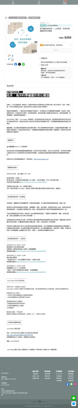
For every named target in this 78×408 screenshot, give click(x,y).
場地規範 (47, 378)
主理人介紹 (35, 376)
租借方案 (47, 376)
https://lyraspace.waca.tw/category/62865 (34, 182)
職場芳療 (59, 378)
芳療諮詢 (59, 376)
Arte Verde (59, 373)
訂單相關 (71, 371)
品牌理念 (35, 373)
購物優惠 (70, 373)
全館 (41, 45)
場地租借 (47, 371)
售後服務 (70, 380)
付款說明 (70, 376)
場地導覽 (47, 373)
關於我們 (36, 371)
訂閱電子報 (35, 378)
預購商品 (43, 25)
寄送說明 (70, 378)
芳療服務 (59, 371)
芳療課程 (59, 380)
